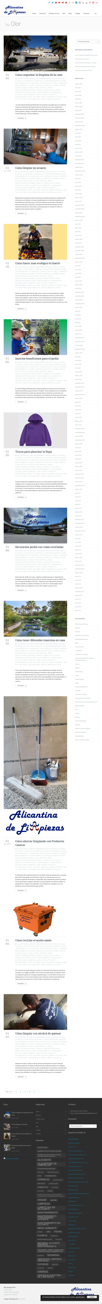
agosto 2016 (78, 534)
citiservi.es (72, 1147)
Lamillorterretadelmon (25, 90)
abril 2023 (78, 231)
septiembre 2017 (80, 485)
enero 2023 (78, 243)
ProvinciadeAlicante (23, 97)
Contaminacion (21, 83)
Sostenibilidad (34, 99)
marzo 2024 (78, 194)
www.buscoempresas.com (77, 1155)
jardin (53, 1200)
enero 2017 (78, 516)
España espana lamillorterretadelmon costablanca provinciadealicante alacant (51, 1195)
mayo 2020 (78, 364)
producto (54, 1236)
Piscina (44, 94)
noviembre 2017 (79, 478)
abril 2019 (78, 413)
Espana (62, 85)
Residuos (41, 1255)
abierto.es (71, 1225)
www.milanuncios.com (76, 1159)
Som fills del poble (80, 732)
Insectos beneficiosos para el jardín (37, 358)
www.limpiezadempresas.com (78, 1194)
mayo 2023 (78, 228)
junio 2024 (78, 182)
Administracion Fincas (48, 78)
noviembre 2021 (79, 296)
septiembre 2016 (80, 531)
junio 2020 (78, 360)
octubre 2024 (79, 167)
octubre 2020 (79, 345)
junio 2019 (78, 406)
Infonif (70, 1264)
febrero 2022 (78, 284)
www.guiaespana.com (75, 1205)
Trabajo (77, 13)
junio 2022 (78, 269)
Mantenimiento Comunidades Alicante (86, 702)
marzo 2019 (78, 417)
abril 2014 (78, 610)
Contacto (86, 13)
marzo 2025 (78, 148)
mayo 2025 (78, 140)
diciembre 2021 (79, 292)
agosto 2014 (78, 595)
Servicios (42, 13)
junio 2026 (78, 91)
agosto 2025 (78, 129)
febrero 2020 (78, 375)
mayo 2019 (78, 409)
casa (39, 1176)
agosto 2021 (78, 307)
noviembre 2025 (79, 118)
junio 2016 (78, 542)
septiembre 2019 (80, 394)
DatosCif (71, 1252)
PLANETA (42, 1235)
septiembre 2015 (80, 569)
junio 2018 (78, 451)
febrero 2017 (78, 512)
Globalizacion (21, 88)
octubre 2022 (79, 254)
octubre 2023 (79, 212)
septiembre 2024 (80, 171)
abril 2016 (78, 550)
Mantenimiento (48, 1212)
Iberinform (71, 1260)
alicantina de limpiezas (47, 1164)
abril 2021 (78, 322)
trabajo (50, 1268)
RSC (64, 13)
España (55, 85)
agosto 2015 (78, 572)
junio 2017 (78, 497)
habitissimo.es (73, 1190)
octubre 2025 (79, 122)
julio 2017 (78, 493)
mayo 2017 (78, 500)
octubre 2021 (79, 300)
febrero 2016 (78, 557)
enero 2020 (78, 379)
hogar (42, 1199)
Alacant (61, 78)
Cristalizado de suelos (49, 83)
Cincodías (71, 1244)
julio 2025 (78, 133)
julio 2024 (78, 178)
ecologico (41, 1191)
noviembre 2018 (79, 432)
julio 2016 (78, 538)
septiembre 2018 (80, 440)
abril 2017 (78, 504)
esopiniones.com (74, 1232)
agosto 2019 (78, 398)
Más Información (80, 1297)
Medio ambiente (29, 94)
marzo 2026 (78, 103)
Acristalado (42, 1147)
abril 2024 (78, 190)
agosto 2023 (78, 220)
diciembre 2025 (79, 114)
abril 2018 (78, 459)
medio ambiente (47, 1228)
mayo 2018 (78, 455)
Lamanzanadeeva (74, 1248)
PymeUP (22, 1299)
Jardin (49, 88)
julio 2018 (78, 447)
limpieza (44, 1203)
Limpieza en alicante (52, 90)
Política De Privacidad (11, 1292)
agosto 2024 (78, 175)
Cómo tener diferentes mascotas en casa (40, 640)
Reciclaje (58, 1239)
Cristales (41, 1183)
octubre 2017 (79, 481)
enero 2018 (78, 470)
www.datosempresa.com (77, 1174)
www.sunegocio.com (75, 1166)
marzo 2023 (78, 235)
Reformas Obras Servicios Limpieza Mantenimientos (51, 1251)
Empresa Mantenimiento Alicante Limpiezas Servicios (84, 659)
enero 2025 (78, 156)
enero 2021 (78, 334)
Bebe (64, 81)
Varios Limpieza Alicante (51, 99)
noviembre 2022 (79, 250)
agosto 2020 (78, 353)
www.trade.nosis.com (75, 1178)
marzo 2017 (78, 508)
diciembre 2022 (79, 247)
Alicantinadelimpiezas (52, 81)
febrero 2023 (78, 239)
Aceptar (92, 1297)
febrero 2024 (78, 197)
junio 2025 (78, 137)
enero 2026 (78, 110)
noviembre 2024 (79, 163)
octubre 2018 (79, 436)
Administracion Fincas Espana (49, 1151)
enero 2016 (78, 561)
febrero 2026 (78, 106)
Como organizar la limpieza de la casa (38, 75)
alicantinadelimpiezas (46, 1169)
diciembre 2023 (79, 205)
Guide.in (71, 1271)
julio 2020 (78, 356)
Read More (21, 118)
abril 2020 (78, 368)
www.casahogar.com (75, 1170)
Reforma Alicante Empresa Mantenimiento (49, 1245)
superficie (41, 1268)
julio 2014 (78, 599)
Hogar (30, 88)
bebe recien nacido (52, 1172)
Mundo (40, 1232)
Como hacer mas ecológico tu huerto (37, 263)
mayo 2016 (78, 546)
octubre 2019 (79, 391)
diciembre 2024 (79, 159)
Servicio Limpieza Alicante (52, 97)
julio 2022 (78, 266)
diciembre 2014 (79, 591)
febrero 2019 (78, 421)
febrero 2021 (78, 330)
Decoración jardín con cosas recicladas (39, 547)
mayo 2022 (78, 273)
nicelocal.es (72, 1221)
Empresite (71, 1256)
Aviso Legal (8, 1290)
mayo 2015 (78, 580)
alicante (44, 1159)
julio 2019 (78, 402)
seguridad (53, 1255)
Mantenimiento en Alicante (49, 1224)
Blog (70, 13)
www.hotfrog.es (73, 1197)
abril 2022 (78, 277)
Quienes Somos (54, 13)
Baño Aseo (41, 1172)
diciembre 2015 (79, 565)
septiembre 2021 (80, 303)
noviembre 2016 (79, 523)
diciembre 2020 (79, 337)
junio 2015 (78, 576)
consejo (43, 1179)
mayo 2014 (78, 606)
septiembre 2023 (80, 216)
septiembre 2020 (80, 349)
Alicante (18, 81)
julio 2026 (78, 87)
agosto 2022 (78, 262)
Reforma (36, 97)
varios (43, 1271)
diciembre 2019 (79, 383)
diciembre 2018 (79, 428)
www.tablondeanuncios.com (78, 1162)
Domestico (43, 1187)
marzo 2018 (78, 463)
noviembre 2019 (79, 387)
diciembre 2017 (79, 474)
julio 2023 (78, 224)
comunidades (50, 1176)
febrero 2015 (78, 588)
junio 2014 (78, 603)
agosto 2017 (78, 489)
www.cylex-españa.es (75, 1151)
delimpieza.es (73, 1186)
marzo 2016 (78, 553)
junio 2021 (78, 315)
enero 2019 (78, 425)
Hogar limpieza (40, 88)
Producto (52, 94)
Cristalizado (53, 1183)
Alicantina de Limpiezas (32, 81)
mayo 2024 (78, 186)
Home (34, 13)
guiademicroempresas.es (77, 1229)
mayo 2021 (78, 319)
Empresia (71, 1275)
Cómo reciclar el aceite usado (33, 940)
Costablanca (33, 83)
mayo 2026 (78, 95)
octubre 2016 (79, 527)
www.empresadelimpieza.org (78, 1182)
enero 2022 (78, 288)
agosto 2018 (78, 444)
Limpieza (39, 90)
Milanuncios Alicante (75, 1213)
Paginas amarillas (74, 1143)
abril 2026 (78, 99)
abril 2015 (78, 584)
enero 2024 (78, 201)
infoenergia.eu (73, 1236)
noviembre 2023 (79, 209)
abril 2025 (78, 144)
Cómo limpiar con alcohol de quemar (38, 1033)
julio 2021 (78, 311)
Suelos (55, 1264)
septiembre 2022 (80, 258)
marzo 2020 (78, 372)
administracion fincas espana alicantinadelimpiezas (49, 1155)
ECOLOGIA (55, 1187)
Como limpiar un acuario (30, 168)
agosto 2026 (78, 84)
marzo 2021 (78, 326)
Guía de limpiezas (73, 1139)
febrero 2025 (78, 152)
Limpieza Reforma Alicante (26, 92)
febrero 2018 (78, 466)
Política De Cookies (10, 1294)
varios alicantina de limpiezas (49, 1276)
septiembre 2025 (80, 125)
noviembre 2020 (79, 341)
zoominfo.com (73, 1217)
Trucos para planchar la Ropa (33, 451)
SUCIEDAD (43, 1264)
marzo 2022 (78, 281)
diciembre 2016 (79, 519)
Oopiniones (72, 1267)
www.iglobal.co (73, 1209)
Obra (39, 94)
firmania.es (72, 1240)
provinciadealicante (45, 1239)
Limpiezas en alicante (46, 1208)
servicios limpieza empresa (49, 1260)
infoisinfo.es (72, 1201)
